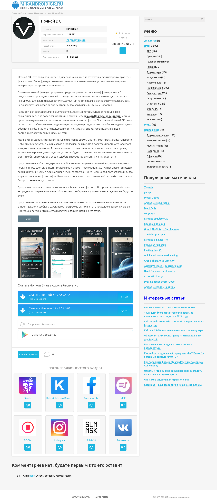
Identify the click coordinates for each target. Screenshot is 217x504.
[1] (116, 33)
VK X (123, 398)
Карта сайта (101, 497)
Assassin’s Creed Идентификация (163, 266)
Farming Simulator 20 (156, 218)
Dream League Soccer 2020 (159, 281)
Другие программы (158, 135)
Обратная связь (81, 497)
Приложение (151, 130)
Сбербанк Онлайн (154, 224)
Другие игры (154, 72)
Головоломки (155, 61)
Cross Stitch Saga (153, 276)
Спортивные (154, 98)
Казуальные (154, 77)
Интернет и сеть (75, 40)
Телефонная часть (157, 166)
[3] (123, 33)
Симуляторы (154, 93)
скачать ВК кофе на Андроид (102, 116)
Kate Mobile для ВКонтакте (59, 398)
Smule (27, 398)
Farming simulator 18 (156, 239)
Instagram (59, 440)
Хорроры (152, 114)
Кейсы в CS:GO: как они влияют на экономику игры (173, 330)
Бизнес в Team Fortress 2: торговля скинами (169, 307)
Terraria (148, 187)
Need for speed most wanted (160, 271)
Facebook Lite (91, 398)
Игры (147, 46)
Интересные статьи (165, 297)
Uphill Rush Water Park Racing (161, 255)
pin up (147, 192)
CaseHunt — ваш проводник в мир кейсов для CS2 (173, 385)
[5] (129, 33)
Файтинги (152, 109)
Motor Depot (151, 197)
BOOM (27, 440)
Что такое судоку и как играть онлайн (166, 379)
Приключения (155, 88)
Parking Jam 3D (153, 250)
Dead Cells (150, 208)
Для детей (150, 40)
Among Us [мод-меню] (157, 203)
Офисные (152, 156)
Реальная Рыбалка (155, 245)
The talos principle (154, 234)
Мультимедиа (155, 145)
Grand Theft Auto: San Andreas (161, 229)
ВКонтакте (123, 440)
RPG (149, 51)
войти (32, 475)
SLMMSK (91, 440)
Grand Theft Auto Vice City (159, 260)
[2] (120, 33)
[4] (126, 33)
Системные (153, 161)
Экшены (151, 119)
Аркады (151, 56)
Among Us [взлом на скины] (160, 287)
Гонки (150, 67)
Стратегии (153, 103)
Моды (147, 124)
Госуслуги (149, 213)
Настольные (154, 82)
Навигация (153, 151)
